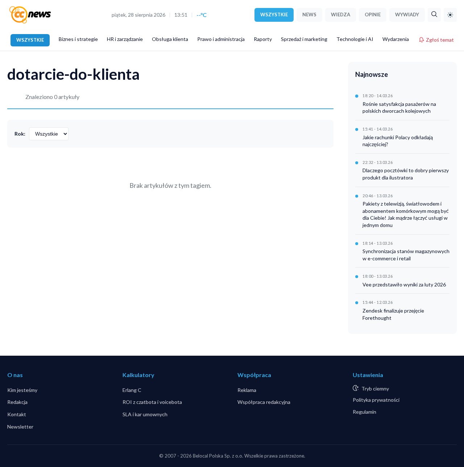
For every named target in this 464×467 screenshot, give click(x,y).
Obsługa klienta (170, 39)
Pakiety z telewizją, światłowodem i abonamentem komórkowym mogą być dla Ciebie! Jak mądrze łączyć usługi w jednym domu (405, 214)
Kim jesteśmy (22, 390)
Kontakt (16, 414)
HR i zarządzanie (125, 39)
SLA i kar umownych (145, 414)
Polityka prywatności (376, 400)
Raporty (263, 39)
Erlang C (132, 390)
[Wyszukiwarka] (434, 15)
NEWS (309, 14)
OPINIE (373, 14)
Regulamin (364, 412)
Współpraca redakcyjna (263, 402)
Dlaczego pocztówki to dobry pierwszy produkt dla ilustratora (405, 174)
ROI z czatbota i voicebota (152, 402)
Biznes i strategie (78, 39)
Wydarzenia (395, 39)
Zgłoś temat (440, 40)
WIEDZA (340, 14)
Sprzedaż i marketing (304, 39)
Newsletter (20, 426)
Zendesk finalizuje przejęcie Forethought (393, 314)
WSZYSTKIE (274, 14)
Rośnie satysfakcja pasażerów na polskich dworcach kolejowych (399, 107)
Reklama (246, 390)
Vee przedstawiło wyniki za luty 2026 (404, 284)
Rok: (19, 134)
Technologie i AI (354, 39)
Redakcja (17, 402)
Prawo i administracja (221, 39)
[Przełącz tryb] (450, 15)
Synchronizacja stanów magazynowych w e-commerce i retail (406, 254)
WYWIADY (407, 14)
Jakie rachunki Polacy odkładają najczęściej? (397, 141)
